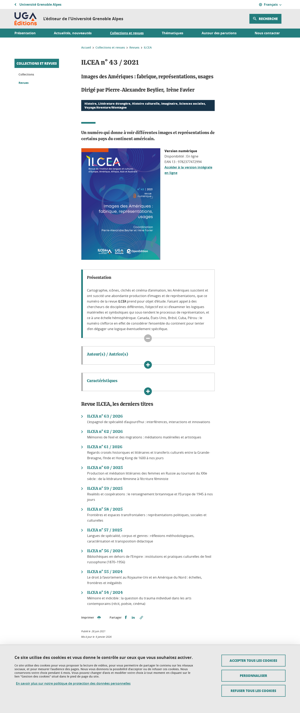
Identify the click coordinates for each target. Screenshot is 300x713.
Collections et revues (37, 63)
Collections (26, 74)
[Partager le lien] (141, 617)
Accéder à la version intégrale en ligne (188, 170)
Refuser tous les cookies (253, 690)
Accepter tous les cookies (253, 660)
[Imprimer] (99, 617)
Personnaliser (253, 675)
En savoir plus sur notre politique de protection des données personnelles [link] (73, 683)
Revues (24, 83)
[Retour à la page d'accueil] (25, 18)
